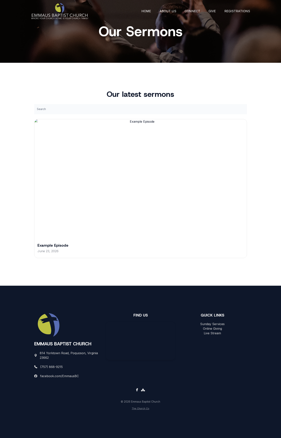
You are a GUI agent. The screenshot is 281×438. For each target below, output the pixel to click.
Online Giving (212, 328)
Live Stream (212, 333)
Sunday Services (212, 324)
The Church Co (140, 408)
